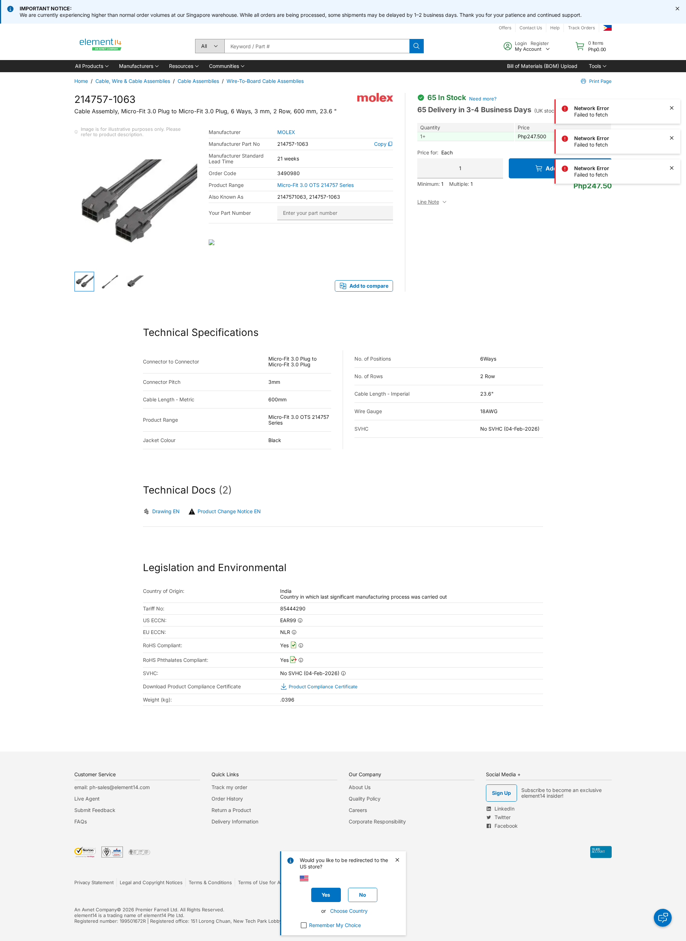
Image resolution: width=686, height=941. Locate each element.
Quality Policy (365, 799)
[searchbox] (316, 46)
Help (555, 27)
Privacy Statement (94, 882)
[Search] (416, 46)
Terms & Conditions (210, 882)
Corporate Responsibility (377, 821)
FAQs (80, 821)
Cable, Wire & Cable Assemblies (132, 81)
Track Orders (581, 27)
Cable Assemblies (198, 81)
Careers (358, 810)
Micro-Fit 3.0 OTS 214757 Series (315, 185)
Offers (505, 27)
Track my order (229, 787)
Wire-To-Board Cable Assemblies (265, 81)
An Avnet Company (95, 909)
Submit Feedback (94, 810)
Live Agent (87, 799)
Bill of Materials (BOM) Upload (542, 66)
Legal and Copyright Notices (151, 882)
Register (540, 43)
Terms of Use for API (261, 882)
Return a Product (231, 810)
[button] (91, 66)
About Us (360, 787)
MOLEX (286, 132)
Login (521, 43)
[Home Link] (100, 46)
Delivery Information (235, 821)
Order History (227, 799)
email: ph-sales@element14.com (112, 787)
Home (81, 81)
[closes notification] (677, 8)
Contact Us (531, 27)
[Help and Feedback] (663, 918)
